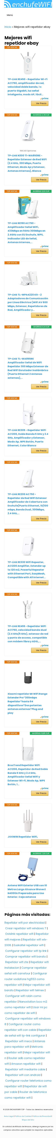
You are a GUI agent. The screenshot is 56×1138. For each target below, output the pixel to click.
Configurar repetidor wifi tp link (26, 951)
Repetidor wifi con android (22, 1075)
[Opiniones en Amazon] (28, 146)
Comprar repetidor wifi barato (25, 956)
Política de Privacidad (42, 1116)
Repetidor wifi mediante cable (25, 1069)
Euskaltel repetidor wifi (29, 945)
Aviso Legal (9, 1116)
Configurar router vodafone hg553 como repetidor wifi (25, 979)
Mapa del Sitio (28, 1120)
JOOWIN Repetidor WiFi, (23, 836)
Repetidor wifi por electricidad (24, 922)
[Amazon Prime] (44, 98)
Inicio (7, 27)
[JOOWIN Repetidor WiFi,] (28, 821)
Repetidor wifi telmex (30, 990)
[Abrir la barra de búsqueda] (52, 15)
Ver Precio (41, 103)
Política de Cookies (23, 1116)
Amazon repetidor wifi (26, 1064)
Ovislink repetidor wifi (19, 934)
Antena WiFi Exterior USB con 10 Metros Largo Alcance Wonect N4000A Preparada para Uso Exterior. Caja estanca (27, 891)
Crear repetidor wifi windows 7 (25, 928)
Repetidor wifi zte (16, 962)
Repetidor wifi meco (18, 1041)
